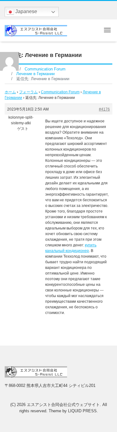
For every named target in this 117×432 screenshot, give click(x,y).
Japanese (25, 11)
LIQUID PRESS (82, 411)
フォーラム (28, 92)
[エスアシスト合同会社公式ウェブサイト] (36, 30)
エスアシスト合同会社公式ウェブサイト (63, 404)
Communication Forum (60, 92)
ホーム (10, 92)
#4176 (104, 109)
